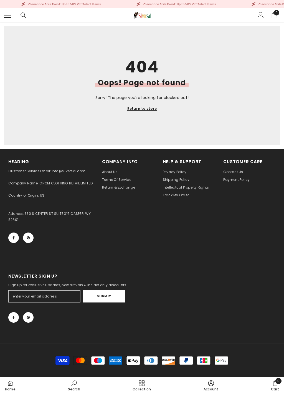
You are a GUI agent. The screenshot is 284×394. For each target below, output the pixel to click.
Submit (104, 296)
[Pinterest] (28, 238)
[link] (73, 385)
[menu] (7, 15)
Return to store (142, 108)
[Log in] (261, 15)
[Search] (23, 15)
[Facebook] (13, 238)
